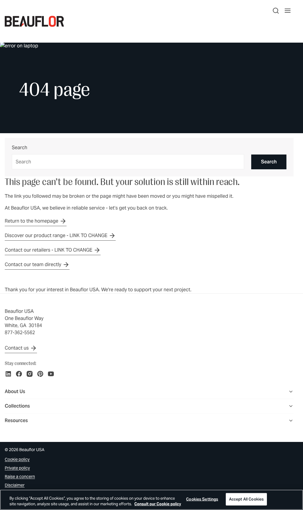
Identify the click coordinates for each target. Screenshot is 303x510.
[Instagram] (29, 373)
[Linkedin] (8, 373)
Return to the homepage (31, 221)
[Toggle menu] (291, 391)
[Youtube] (50, 373)
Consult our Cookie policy (157, 503)
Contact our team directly (33, 264)
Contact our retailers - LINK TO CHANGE (48, 250)
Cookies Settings (202, 499)
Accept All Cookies (246, 499)
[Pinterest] (40, 373)
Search (19, 148)
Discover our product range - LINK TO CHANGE (56, 235)
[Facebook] (18, 373)
